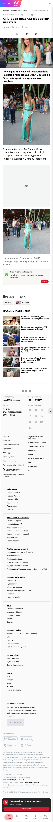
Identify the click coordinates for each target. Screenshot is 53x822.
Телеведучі (7, 453)
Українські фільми (14, 612)
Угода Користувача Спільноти (35, 437)
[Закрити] (48, 801)
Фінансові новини (14, 587)
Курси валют (12, 584)
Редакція (6, 441)
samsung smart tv (27, 745)
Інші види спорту (14, 690)
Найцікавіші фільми (15, 609)
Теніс (9, 683)
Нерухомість (13, 655)
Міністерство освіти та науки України (22, 634)
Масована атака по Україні (18, 534)
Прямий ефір (12, 499)
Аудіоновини (12, 506)
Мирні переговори (14, 528)
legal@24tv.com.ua (32, 782)
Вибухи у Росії (12, 537)
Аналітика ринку (13, 658)
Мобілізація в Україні (17, 549)
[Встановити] (26, 805)
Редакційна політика (11, 445)
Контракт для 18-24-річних (17, 562)
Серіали (10, 622)
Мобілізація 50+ (13, 556)
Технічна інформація (36, 446)
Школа (9, 637)
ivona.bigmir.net (19, 27)
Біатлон (10, 687)
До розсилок (15, 722)
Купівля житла (13, 662)
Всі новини (12, 489)
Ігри (29, 471)
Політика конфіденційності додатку (13, 475)
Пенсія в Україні (13, 597)
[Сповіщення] (50, 3)
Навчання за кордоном (16, 647)
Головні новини (13, 493)
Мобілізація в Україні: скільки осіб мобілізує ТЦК (27, 569)
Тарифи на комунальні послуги (19, 590)
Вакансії (31, 454)
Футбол (10, 680)
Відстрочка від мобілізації (17, 566)
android (10, 739)
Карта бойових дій (14, 524)
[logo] (16, 3)
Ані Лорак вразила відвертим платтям (39, 10)
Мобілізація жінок (14, 559)
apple (27, 739)
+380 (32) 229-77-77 (17, 780)
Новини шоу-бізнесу (19, 10)
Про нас (6, 436)
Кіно (9, 605)
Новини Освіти (14, 630)
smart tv (10, 745)
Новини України (13, 496)
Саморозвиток (13, 644)
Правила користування (12, 461)
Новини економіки (16, 577)
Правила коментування (37, 442)
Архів (30, 462)
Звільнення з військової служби (20, 552)
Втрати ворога (13, 541)
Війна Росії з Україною (18, 517)
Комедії (10, 619)
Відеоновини (12, 503)
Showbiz (6, 10)
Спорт (10, 673)
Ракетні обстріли (14, 521)
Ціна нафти (11, 581)
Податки (10, 594)
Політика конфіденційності (13, 465)
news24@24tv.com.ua (11, 400)
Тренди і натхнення (15, 665)
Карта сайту (32, 466)
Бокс (9, 676)
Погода (10, 509)
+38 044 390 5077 (35, 400)
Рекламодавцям (9, 457)
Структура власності (36, 458)
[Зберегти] (46, 34)
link (30, 410)
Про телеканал (8, 449)
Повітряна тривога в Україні (18, 531)
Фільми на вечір (13, 615)
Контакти (31, 450)
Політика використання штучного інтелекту (12, 470)
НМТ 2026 (11, 640)
